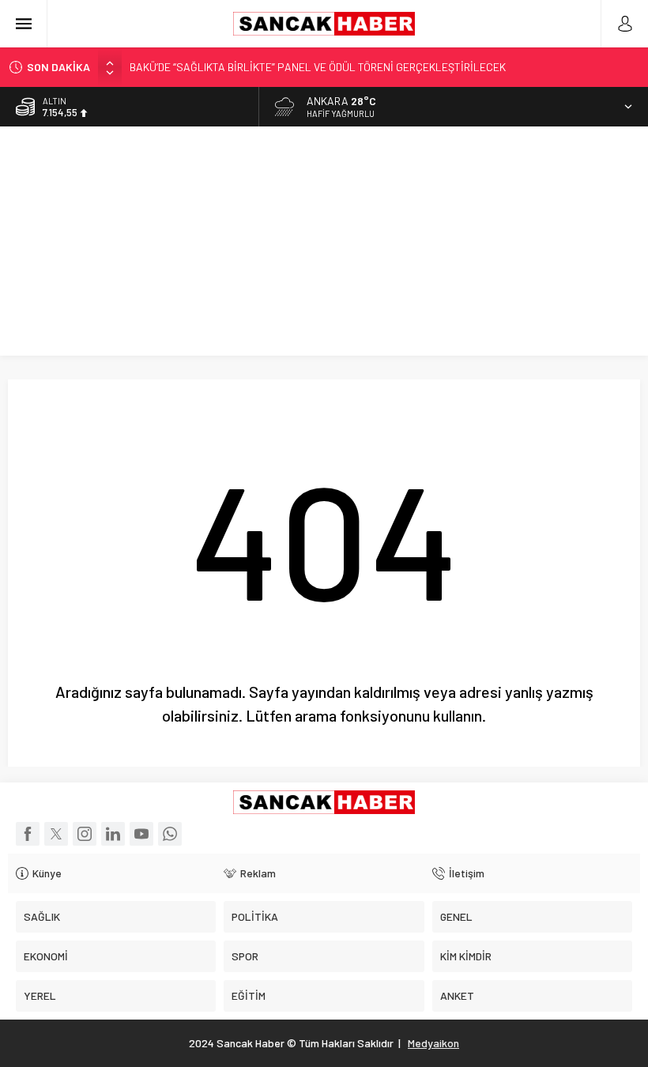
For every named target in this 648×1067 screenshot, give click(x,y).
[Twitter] (56, 834)
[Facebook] (28, 834)
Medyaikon (433, 1043)
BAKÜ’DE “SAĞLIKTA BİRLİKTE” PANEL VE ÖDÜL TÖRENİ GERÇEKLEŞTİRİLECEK (318, 67)
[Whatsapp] (170, 834)
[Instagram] (84, 834)
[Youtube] (141, 834)
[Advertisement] (324, 245)
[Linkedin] (113, 834)
